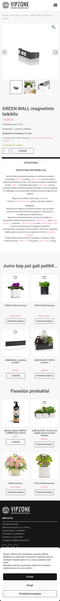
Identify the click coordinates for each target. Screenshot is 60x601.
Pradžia (5, 15)
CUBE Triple (35, 179)
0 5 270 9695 (17, 537)
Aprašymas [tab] (31, 162)
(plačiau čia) (25, 560)
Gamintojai (15, 15)
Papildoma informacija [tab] (31, 170)
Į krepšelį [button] (16, 375)
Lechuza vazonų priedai (41, 138)
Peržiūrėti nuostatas (30, 593)
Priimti (30, 577)
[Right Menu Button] (55, 5)
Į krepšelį (22, 151)
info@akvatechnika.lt (20, 540)
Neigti (30, 585)
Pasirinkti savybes (16, 321)
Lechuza (25, 15)
